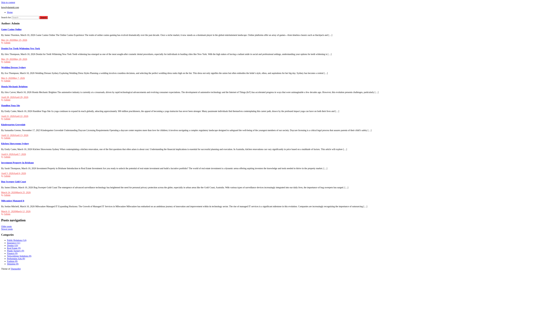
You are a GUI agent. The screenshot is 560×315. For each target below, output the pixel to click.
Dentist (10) (12, 245)
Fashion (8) (12, 261)
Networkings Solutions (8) (19, 256)
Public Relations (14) (16, 240)
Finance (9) (12, 253)
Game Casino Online (11, 29)
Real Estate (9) (14, 248)
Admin (7, 42)
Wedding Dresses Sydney (13, 67)
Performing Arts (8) (16, 258)
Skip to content (8, 2)
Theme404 (16, 269)
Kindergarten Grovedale (13, 124)
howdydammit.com (10, 7)
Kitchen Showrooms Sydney (15, 143)
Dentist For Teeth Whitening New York (20, 48)
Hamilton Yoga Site (10, 105)
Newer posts (7, 229)
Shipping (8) (13, 264)
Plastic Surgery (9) (15, 251)
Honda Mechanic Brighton (14, 86)
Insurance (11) (13, 243)
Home (10, 12)
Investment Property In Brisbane (17, 162)
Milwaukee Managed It (12, 201)
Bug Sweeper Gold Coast (13, 181)
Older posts (6, 226)
